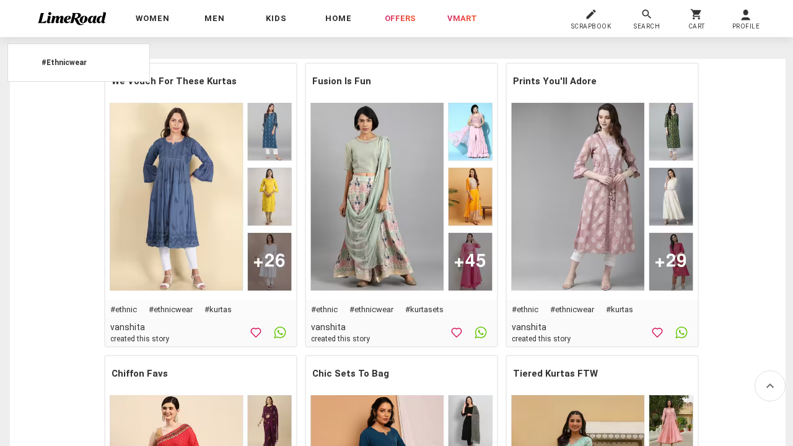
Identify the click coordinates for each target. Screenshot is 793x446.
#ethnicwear (171, 309)
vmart (462, 18)
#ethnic (123, 309)
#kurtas (218, 309)
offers (400, 18)
